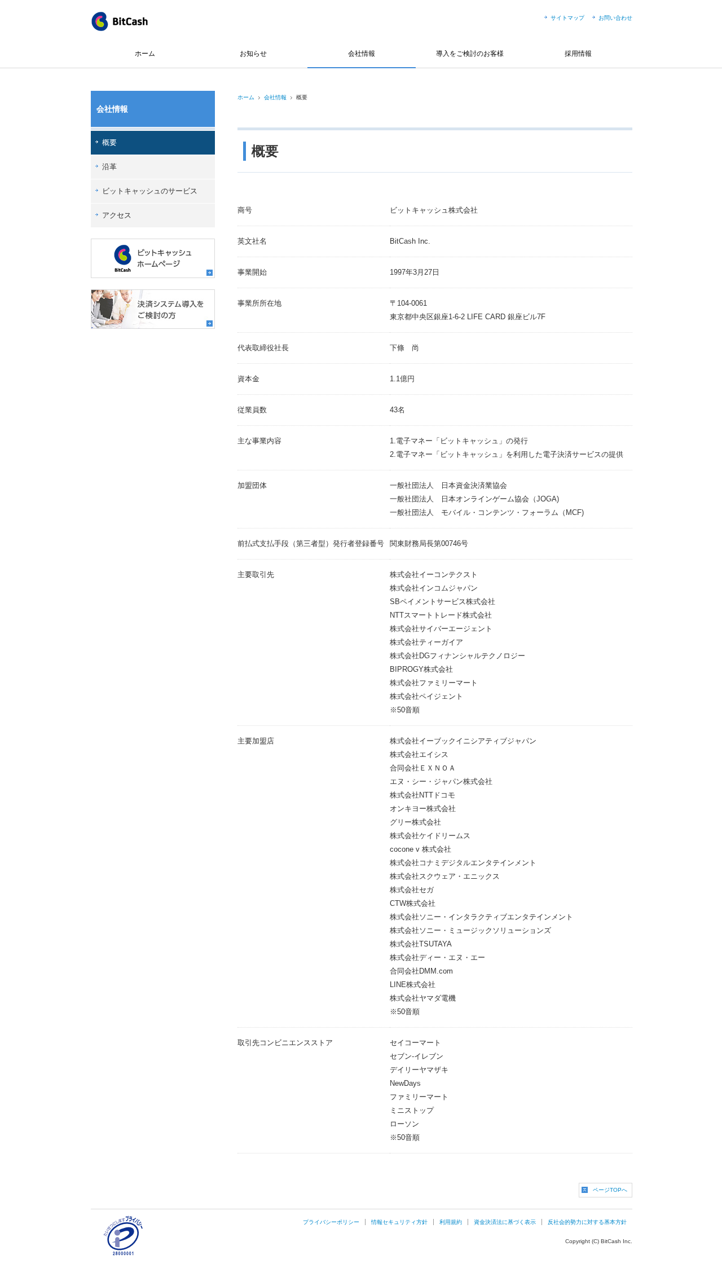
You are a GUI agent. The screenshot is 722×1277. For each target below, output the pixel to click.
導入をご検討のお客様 (470, 54)
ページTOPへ (610, 1190)
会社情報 (361, 54)
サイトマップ (567, 18)
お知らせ (253, 54)
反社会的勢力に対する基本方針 (587, 1222)
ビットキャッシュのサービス (149, 191)
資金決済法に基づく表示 (505, 1222)
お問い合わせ (615, 18)
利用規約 (450, 1222)
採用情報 (578, 54)
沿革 (109, 166)
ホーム (145, 54)
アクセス (116, 215)
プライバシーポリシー (331, 1222)
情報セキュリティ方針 (399, 1222)
